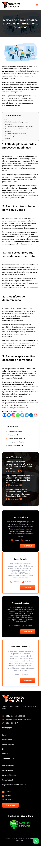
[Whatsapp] (18, 415)
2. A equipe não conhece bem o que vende (18, 127)
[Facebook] (4, 415)
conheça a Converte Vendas (18, 407)
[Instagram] (13, 415)
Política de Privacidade (20, 816)
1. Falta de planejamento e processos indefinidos (17, 123)
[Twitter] (22, 415)
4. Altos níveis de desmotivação (15, 134)
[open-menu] (37, 5)
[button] (36, 841)
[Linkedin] (31, 415)
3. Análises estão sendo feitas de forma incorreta (18, 130)
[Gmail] (36, 415)
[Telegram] (27, 415)
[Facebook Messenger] (9, 415)
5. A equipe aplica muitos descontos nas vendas (18, 137)
